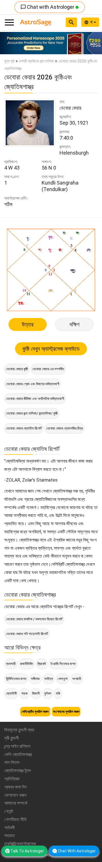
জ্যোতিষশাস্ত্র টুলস (17, 770)
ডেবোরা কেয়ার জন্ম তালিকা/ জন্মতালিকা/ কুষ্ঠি (32, 413)
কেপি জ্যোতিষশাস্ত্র (18, 754)
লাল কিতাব (11, 762)
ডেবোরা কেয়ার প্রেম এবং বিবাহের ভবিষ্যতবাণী (32, 384)
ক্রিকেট (41, 664)
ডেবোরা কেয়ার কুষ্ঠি (17, 369)
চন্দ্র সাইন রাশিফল (17, 746)
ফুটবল (47, 693)
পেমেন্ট (8, 811)
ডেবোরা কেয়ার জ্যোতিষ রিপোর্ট (24, 428)
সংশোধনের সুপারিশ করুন (66, 712)
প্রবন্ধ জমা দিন (15, 787)
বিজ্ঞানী (36, 693)
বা (92, 22)
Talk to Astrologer (27, 851)
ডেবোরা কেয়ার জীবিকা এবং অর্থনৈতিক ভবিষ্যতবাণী (35, 399)
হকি (58, 693)
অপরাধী (76, 679)
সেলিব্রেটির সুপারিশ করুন (35, 712)
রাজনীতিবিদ (26, 664)
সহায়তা (9, 835)
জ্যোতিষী (11, 693)
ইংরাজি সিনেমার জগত (63, 664)
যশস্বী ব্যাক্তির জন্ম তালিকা (36, 61)
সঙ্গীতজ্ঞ (35, 679)
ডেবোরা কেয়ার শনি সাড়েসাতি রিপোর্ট (27, 634)
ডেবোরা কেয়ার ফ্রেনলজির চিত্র (64, 428)
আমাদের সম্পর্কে (15, 803)
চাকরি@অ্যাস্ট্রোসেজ (20, 843)
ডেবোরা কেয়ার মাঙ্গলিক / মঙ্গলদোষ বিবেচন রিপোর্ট (34, 619)
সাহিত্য (48, 679)
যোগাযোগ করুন (15, 795)
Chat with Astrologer (47, 7)
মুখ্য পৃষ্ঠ (9, 61)
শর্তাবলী (9, 827)
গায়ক (24, 693)
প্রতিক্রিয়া (12, 778)
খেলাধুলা (63, 679)
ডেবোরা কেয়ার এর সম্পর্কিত (48, 369)
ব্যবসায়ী (11, 664)
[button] (7, 43)
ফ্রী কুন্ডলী (11, 738)
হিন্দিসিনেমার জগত (16, 679)
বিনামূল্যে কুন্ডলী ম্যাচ (19, 730)
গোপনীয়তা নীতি (15, 819)
